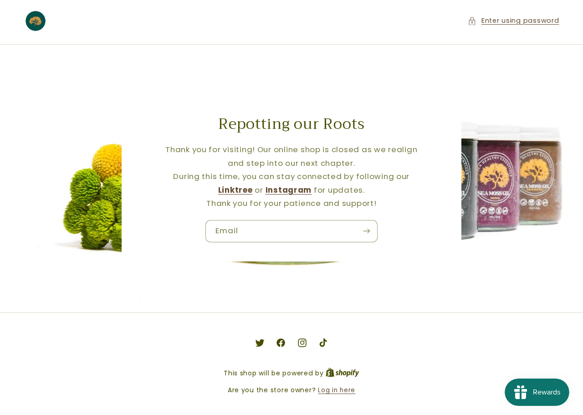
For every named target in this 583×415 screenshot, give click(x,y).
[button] (513, 21)
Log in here (336, 390)
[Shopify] (342, 373)
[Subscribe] (366, 231)
